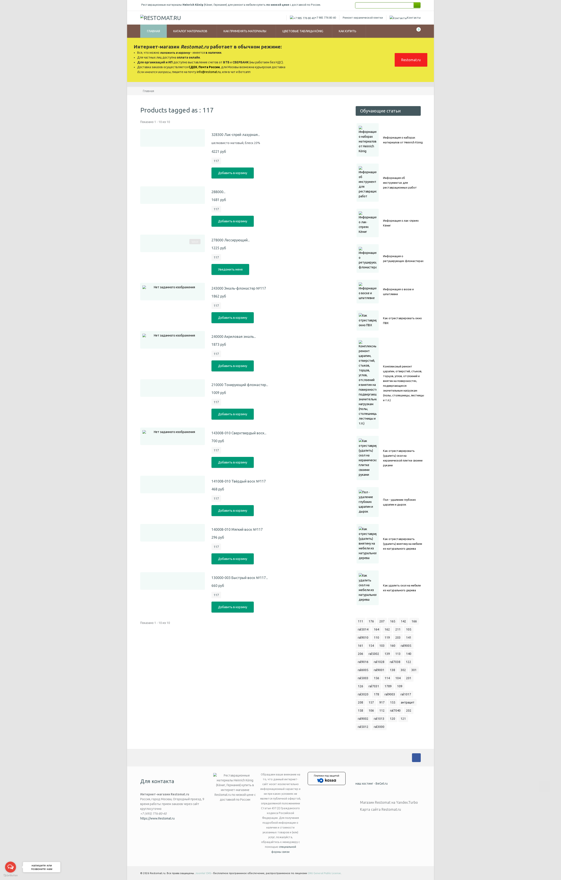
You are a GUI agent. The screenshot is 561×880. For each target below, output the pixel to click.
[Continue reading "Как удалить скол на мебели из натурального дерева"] (368, 587)
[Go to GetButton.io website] (11, 875)
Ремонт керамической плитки (363, 17)
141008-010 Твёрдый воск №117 (238, 481)
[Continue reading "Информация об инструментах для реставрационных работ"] (368, 183)
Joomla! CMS (203, 873)
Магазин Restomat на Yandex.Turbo (389, 802)
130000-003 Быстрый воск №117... (239, 578)
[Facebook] (416, 757)
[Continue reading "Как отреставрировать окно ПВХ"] (368, 320)
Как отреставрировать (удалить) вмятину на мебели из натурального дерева (402, 543)
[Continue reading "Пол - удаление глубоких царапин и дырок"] (368, 502)
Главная (153, 31)
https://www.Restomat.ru (157, 818)
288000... (218, 192)
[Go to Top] (544, 786)
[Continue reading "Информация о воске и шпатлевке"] (368, 291)
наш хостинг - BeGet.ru (371, 783)
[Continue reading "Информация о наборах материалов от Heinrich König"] (368, 140)
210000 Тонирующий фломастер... (239, 385)
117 (216, 161)
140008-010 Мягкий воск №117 (237, 529)
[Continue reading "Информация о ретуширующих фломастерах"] (368, 258)
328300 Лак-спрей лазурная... (235, 135)
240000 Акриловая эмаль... (233, 336)
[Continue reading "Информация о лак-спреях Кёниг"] (368, 223)
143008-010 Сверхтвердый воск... (238, 433)
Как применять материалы (245, 31)
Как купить (348, 31)
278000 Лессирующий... (230, 240)
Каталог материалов (190, 31)
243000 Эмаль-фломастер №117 (238, 288)
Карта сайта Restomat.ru (380, 809)
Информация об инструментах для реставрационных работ (400, 182)
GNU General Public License (324, 873)
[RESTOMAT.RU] (160, 17)
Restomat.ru (411, 60)
